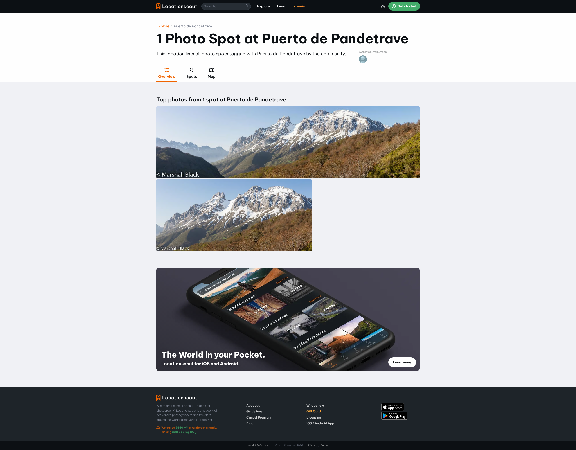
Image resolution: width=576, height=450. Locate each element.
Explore (162, 26)
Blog (249, 423)
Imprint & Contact (259, 445)
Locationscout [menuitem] (176, 6)
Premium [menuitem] (300, 6)
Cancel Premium (258, 417)
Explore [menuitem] (263, 6)
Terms (324, 445)
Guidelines (254, 411)
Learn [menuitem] (281, 6)
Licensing (313, 417)
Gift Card (313, 411)
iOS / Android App (320, 423)
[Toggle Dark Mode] (382, 6)
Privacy (312, 445)
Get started (406, 6)
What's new (315, 405)
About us (253, 405)
